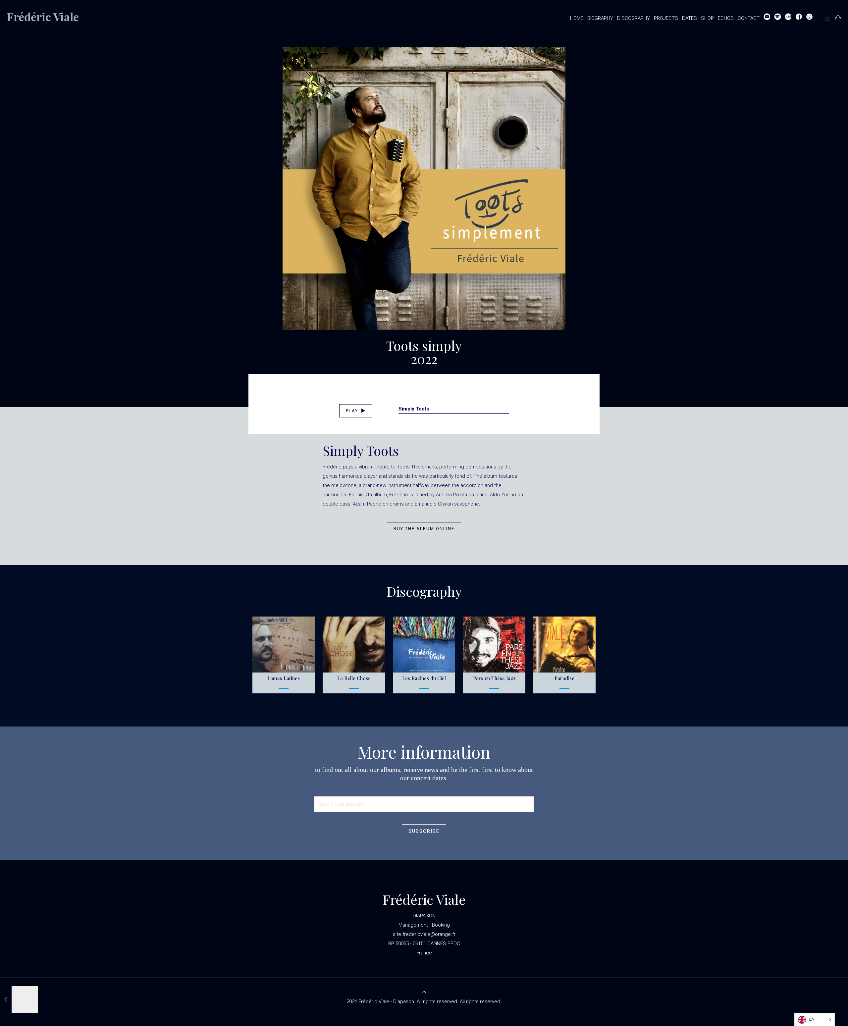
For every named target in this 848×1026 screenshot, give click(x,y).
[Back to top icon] (424, 992)
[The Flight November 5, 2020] (19, 999)
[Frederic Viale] (48, 18)
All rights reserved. (481, 1001)
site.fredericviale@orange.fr (424, 934)
